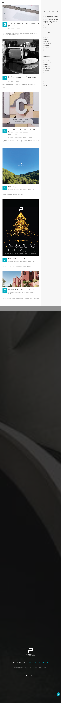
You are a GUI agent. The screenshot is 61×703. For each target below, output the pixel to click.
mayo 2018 (46, 45)
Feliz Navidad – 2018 (48, 27)
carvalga (18, 28)
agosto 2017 (46, 49)
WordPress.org (47, 85)
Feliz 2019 (46, 25)
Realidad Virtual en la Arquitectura (51, 19)
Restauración (15, 137)
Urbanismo (29, 189)
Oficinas (21, 189)
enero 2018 (46, 47)
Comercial (11, 137)
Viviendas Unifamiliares (22, 137)
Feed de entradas (47, 83)
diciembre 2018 (47, 43)
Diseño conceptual (16, 189)
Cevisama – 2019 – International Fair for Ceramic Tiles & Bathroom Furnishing (51, 23)
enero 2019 (46, 41)
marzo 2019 (46, 37)
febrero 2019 (46, 39)
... (4, 143)
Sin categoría (11, 28)
